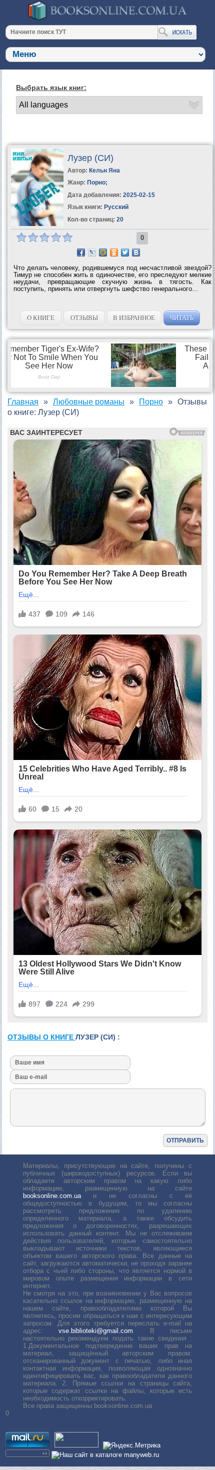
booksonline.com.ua (52, 1196)
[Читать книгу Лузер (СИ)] (37, 224)
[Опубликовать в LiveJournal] (92, 252)
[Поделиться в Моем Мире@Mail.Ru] (103, 252)
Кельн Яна (104, 170)
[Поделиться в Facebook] (81, 252)
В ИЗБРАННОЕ (134, 318)
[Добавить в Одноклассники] (114, 252)
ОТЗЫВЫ (84, 318)
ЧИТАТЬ (182, 318)
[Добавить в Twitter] (125, 252)
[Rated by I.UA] (76, 1445)
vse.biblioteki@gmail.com (95, 1330)
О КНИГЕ (40, 318)
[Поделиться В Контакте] (136, 252)
